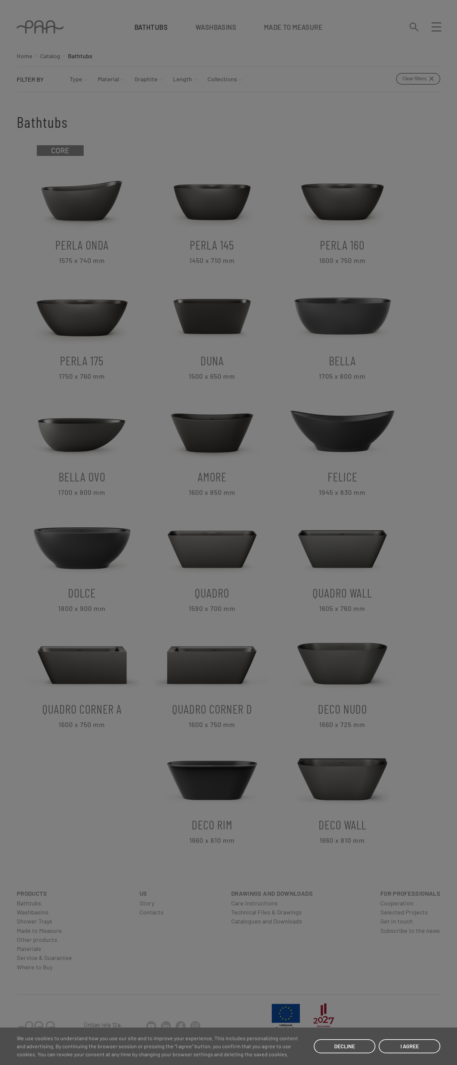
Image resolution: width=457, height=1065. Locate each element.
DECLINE (344, 1046)
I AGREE (409, 1046)
